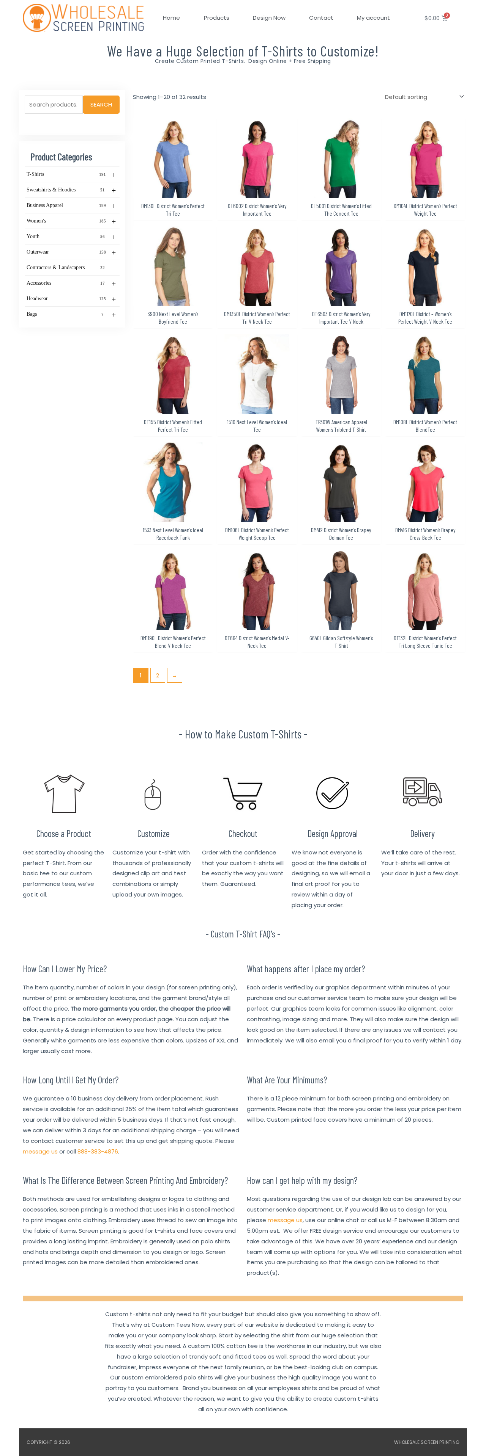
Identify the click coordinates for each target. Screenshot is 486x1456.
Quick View (173, 192)
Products (216, 18)
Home (171, 18)
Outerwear (71, 252)
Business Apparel (71, 206)
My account (373, 18)
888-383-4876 (97, 1151)
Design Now (269, 18)
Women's (71, 221)
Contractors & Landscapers (66, 267)
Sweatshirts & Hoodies (71, 190)
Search (101, 104)
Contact (321, 18)
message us (40, 1151)
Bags (71, 314)
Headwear (71, 299)
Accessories (71, 283)
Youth (71, 237)
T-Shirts (71, 175)
